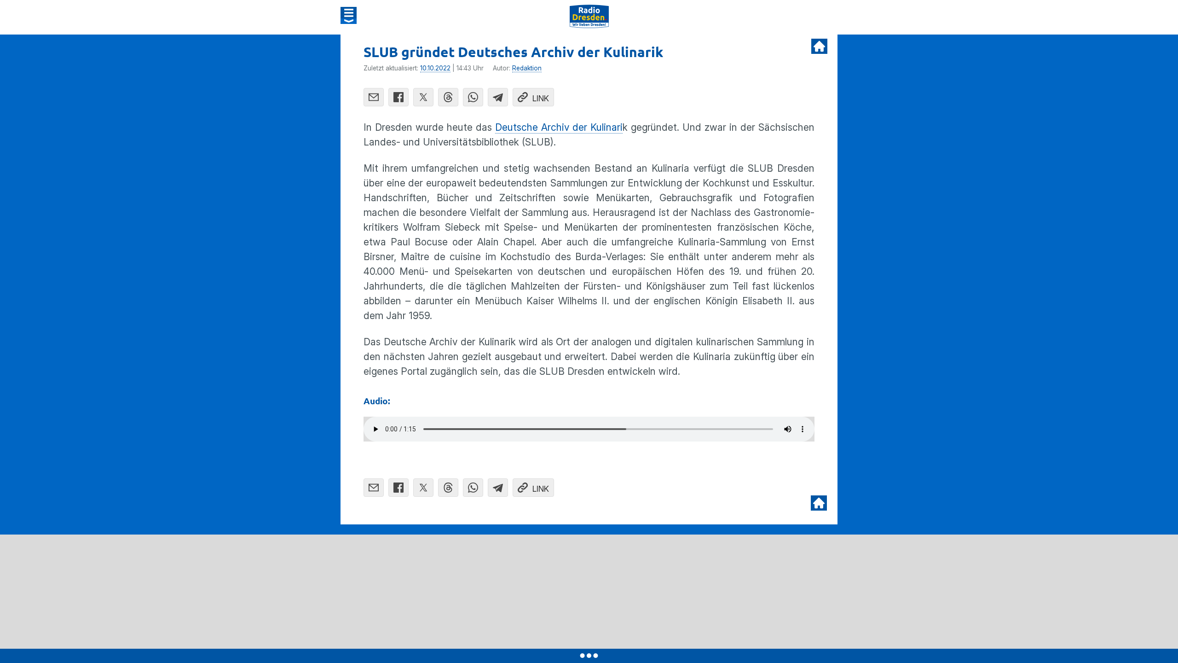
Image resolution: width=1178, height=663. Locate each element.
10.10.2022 (435, 68)
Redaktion (527, 68)
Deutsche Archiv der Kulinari (559, 127)
